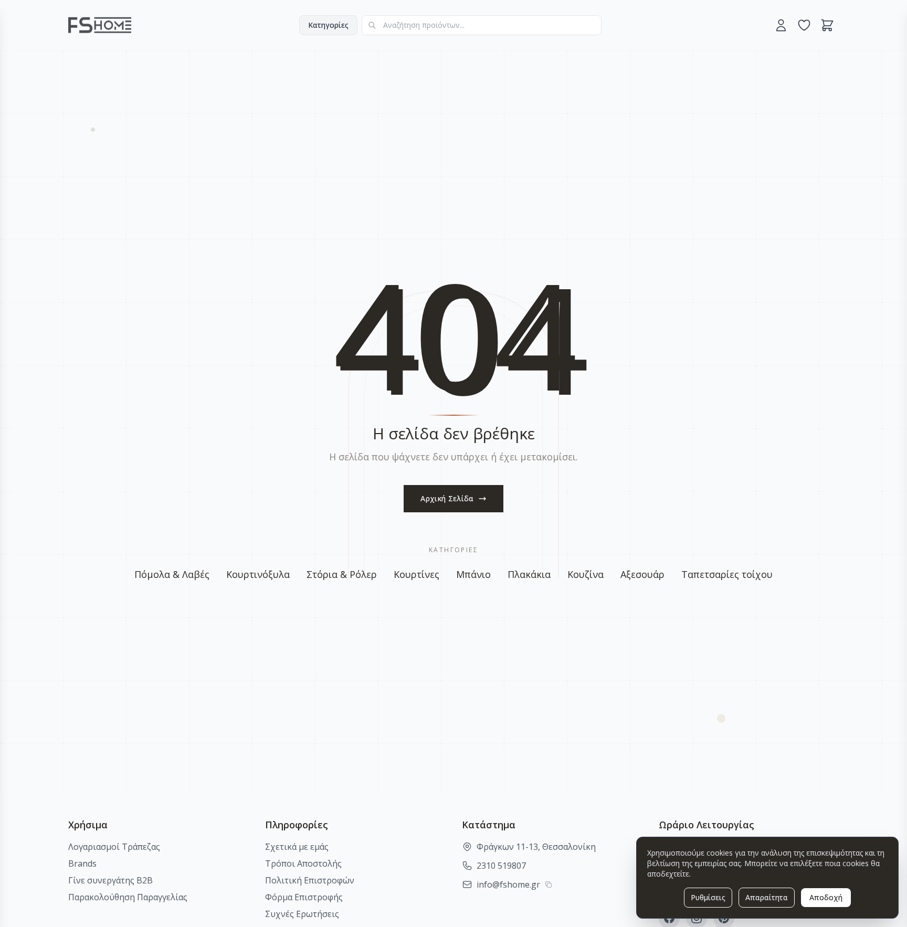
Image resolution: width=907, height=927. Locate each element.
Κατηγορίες (328, 25)
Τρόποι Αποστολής (303, 863)
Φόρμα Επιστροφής (304, 897)
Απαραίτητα (766, 897)
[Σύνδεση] (781, 25)
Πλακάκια (529, 574)
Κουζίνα (585, 574)
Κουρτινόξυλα (258, 574)
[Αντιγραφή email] (548, 884)
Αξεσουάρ (642, 574)
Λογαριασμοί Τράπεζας (114, 846)
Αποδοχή (825, 897)
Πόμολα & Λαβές (171, 574)
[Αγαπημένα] (804, 25)
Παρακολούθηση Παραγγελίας (127, 897)
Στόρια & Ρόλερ (342, 574)
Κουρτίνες (416, 574)
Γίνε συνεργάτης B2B (110, 880)
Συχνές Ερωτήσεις (302, 914)
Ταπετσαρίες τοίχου (727, 574)
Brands (82, 863)
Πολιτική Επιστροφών (309, 880)
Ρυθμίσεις (708, 897)
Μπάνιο (473, 574)
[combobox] (482, 25)
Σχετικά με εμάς (297, 846)
